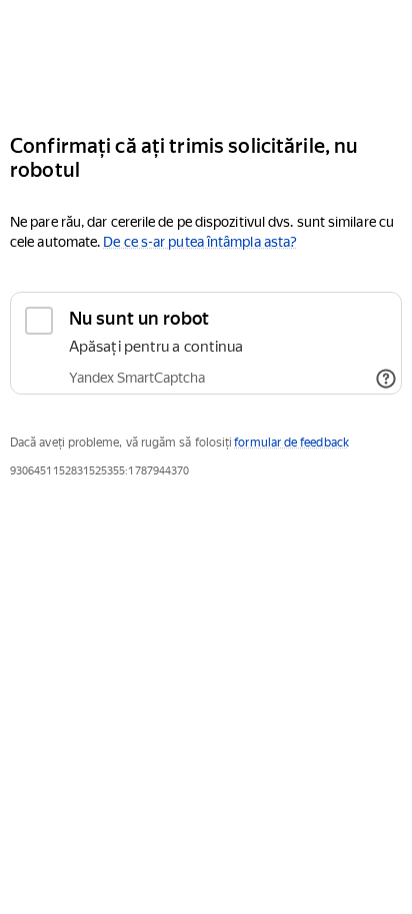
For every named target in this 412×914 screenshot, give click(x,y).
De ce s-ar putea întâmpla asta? (200, 242)
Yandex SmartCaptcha (137, 378)
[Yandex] (206, 58)
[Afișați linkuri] (386, 379)
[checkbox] (206, 343)
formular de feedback (291, 443)
